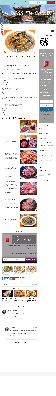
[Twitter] (2, 23)
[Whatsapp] (2, 27)
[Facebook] (2, 21)
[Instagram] (2, 30)
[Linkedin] (2, 25)
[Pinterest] (2, 32)
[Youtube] (2, 34)
